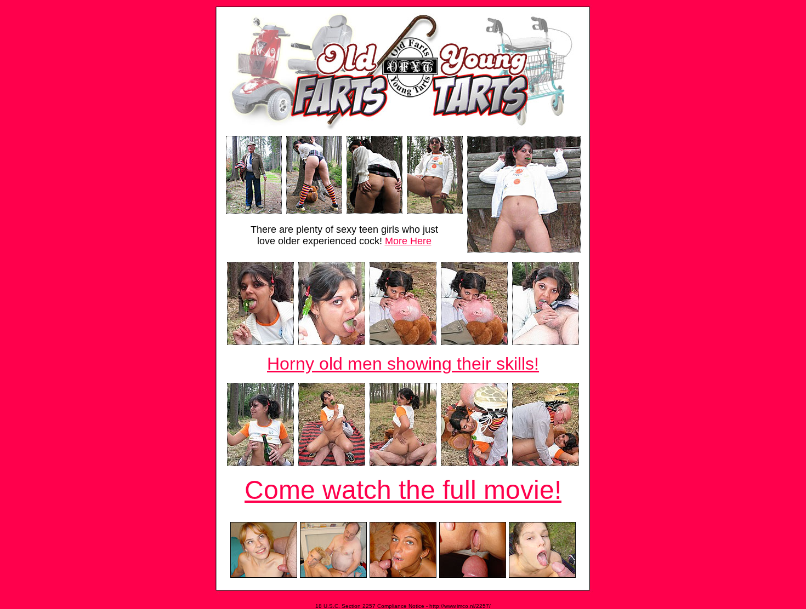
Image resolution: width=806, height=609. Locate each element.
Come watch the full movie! (403, 489)
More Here (408, 240)
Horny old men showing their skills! (403, 364)
